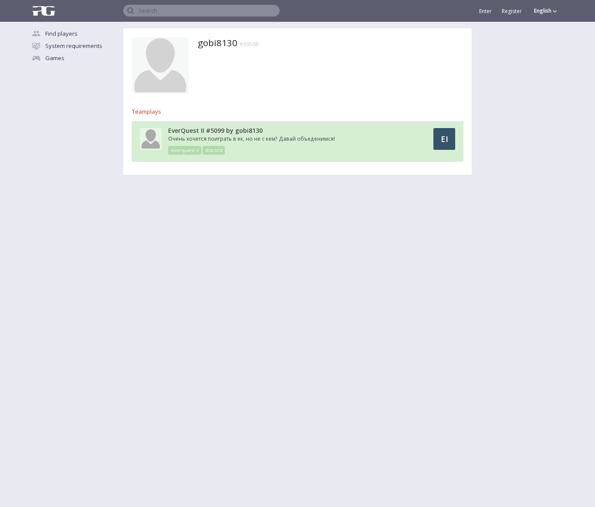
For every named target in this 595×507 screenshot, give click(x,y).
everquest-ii (185, 150)
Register (512, 11)
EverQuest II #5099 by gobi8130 (215, 130)
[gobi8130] (151, 148)
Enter (485, 11)
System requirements (73, 46)
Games (54, 58)
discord (214, 150)
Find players (61, 33)
